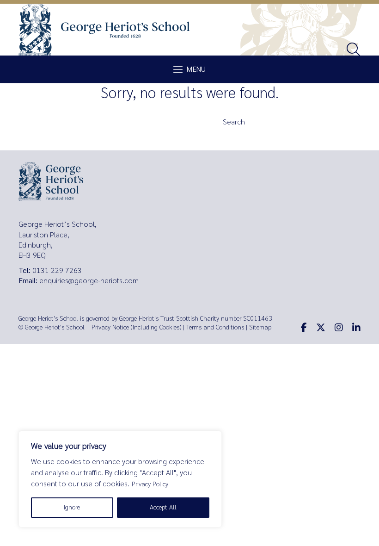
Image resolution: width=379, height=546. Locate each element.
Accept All (163, 507)
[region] (120, 479)
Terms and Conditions (215, 327)
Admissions (118, 141)
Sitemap (260, 327)
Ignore (72, 507)
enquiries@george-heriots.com (89, 280)
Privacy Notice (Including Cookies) (136, 327)
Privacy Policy (150, 484)
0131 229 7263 (57, 270)
